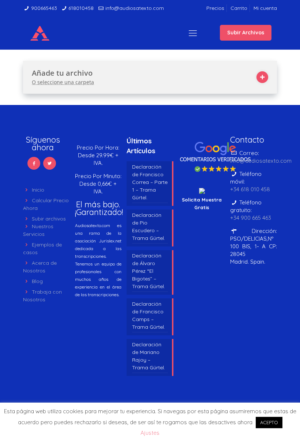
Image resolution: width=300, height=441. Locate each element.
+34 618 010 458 (250, 189)
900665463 (44, 8)
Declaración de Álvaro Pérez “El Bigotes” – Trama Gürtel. (148, 271)
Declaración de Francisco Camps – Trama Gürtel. (148, 315)
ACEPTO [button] (269, 422)
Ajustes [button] (150, 432)
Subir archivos (49, 218)
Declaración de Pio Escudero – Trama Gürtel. (148, 226)
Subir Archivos (245, 32)
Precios (215, 8)
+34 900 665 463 (250, 217)
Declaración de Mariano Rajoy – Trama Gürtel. (148, 356)
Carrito (238, 8)
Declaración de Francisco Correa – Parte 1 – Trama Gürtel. (150, 182)
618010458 (81, 8)
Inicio (38, 189)
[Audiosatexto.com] (39, 32)
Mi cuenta (265, 8)
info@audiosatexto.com (134, 8)
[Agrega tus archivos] (262, 77)
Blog (37, 281)
